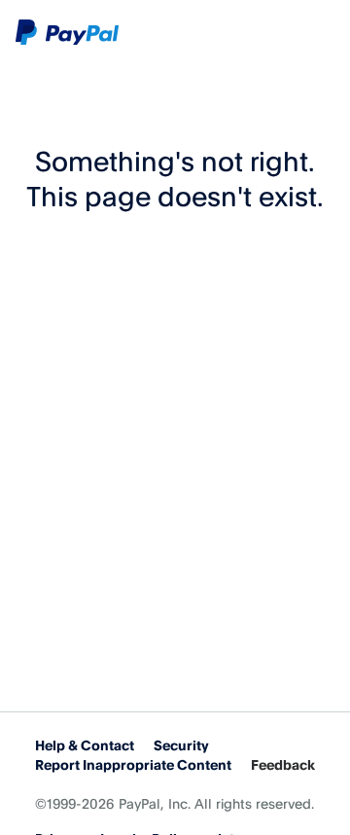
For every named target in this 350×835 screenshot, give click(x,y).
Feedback (283, 764)
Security (181, 745)
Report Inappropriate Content (133, 764)
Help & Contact (84, 745)
